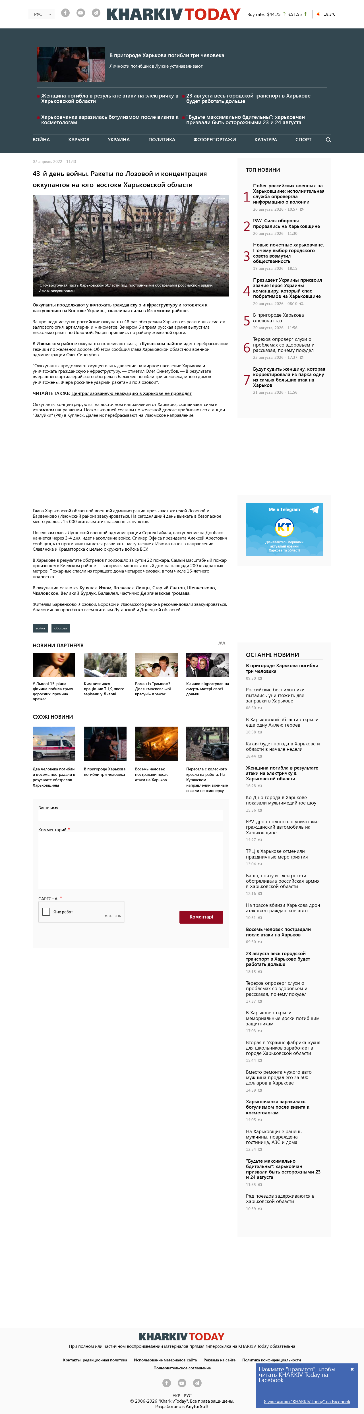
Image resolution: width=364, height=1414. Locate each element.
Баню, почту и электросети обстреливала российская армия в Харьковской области (283, 880)
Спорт (303, 139)
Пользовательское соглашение (182, 1367)
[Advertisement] (131, 463)
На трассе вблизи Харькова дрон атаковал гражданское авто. (283, 907)
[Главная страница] (182, 1336)
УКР (176, 1395)
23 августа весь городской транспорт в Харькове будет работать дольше (248, 98)
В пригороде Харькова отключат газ (278, 317)
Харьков (78, 139)
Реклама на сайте (219, 1359)
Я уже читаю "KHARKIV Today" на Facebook (307, 1401)
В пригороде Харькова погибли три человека (166, 55)
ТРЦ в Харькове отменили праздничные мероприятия (277, 853)
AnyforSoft (197, 1406)
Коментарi (201, 917)
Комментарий (52, 829)
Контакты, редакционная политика (95, 1359)
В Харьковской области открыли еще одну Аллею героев (282, 722)
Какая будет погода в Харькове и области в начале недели (283, 746)
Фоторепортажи (215, 139)
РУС (188, 1395)
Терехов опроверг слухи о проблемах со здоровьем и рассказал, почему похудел (284, 344)
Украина (119, 139)
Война (41, 139)
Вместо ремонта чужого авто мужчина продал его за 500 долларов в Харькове (279, 1077)
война (40, 628)
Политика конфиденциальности (271, 1359)
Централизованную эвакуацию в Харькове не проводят (131, 393)
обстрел (60, 628)
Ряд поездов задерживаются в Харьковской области (280, 1198)
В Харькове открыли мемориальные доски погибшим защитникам (283, 1017)
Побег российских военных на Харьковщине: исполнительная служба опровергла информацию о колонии (288, 193)
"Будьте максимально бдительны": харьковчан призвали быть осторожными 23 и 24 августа (245, 119)
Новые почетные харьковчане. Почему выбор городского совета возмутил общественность (288, 252)
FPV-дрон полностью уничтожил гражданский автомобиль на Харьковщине (283, 826)
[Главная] (174, 14)
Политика (161, 139)
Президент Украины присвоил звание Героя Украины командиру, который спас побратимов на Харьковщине (287, 288)
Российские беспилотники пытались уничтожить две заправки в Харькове (275, 694)
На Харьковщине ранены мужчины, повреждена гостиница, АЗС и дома (274, 1136)
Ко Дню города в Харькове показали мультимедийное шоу (281, 800)
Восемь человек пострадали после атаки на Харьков (278, 932)
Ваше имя (48, 807)
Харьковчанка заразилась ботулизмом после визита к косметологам (110, 119)
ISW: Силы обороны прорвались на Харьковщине (286, 223)
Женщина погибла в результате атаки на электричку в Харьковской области (110, 98)
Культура (266, 139)
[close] (352, 1369)
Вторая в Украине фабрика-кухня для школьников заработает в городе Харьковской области (283, 1047)
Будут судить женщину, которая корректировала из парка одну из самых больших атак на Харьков (289, 377)
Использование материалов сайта (165, 1359)
